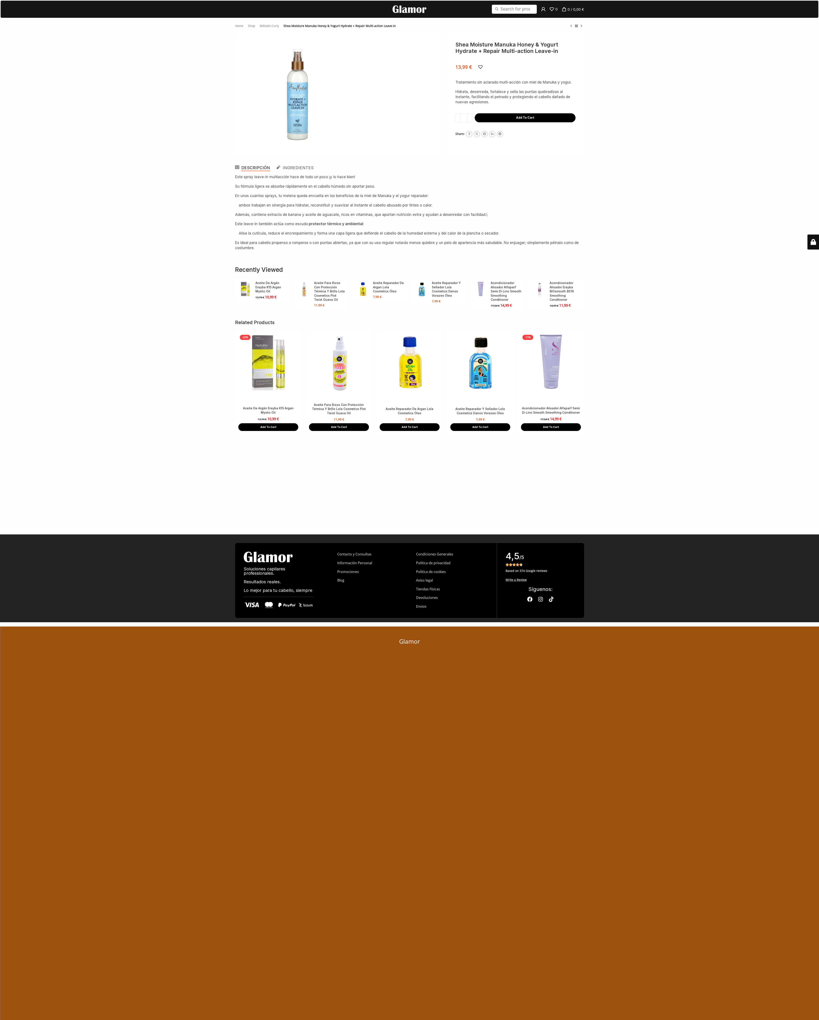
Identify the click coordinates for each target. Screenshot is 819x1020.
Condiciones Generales (434, 554)
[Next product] (581, 25)
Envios (421, 606)
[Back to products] (576, 25)
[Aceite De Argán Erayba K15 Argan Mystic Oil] (245, 289)
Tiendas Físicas (428, 589)
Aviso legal (424, 580)
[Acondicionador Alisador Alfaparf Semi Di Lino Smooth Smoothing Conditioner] (481, 289)
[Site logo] (409, 9)
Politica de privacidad (433, 563)
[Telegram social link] (500, 134)
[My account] (543, 9)
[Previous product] (571, 25)
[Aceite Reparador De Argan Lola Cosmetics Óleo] (363, 289)
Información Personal (354, 563)
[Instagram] (540, 599)
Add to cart (525, 117)
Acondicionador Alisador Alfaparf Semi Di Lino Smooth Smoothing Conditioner (506, 291)
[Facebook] (529, 599)
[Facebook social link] (469, 134)
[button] (268, 427)
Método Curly (269, 26)
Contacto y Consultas (354, 554)
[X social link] (477, 134)
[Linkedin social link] (492, 134)
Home (239, 26)
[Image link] (268, 557)
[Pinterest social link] (484, 134)
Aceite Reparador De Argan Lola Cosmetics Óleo (388, 287)
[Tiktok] (551, 599)
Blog (340, 580)
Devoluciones (427, 597)
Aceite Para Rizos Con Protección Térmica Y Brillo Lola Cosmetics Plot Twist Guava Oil (329, 291)
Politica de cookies (431, 571)
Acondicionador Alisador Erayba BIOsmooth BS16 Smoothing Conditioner (562, 291)
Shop (251, 26)
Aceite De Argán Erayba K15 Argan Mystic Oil (268, 287)
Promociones (348, 571)
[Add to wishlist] (480, 67)
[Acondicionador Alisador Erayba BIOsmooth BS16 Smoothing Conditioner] (539, 289)
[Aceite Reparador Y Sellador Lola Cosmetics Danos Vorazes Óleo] (422, 289)
